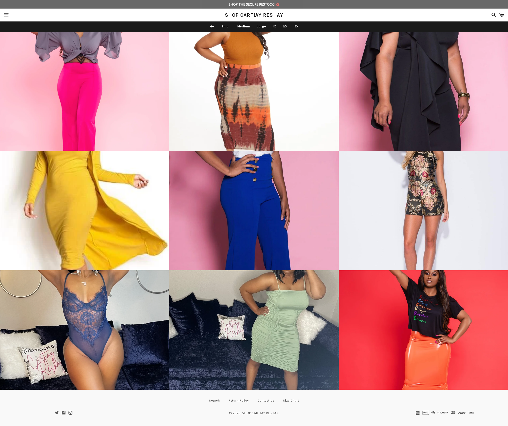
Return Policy (239, 400)
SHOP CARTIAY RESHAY (254, 15)
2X (285, 26)
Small (226, 26)
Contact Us (266, 400)
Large (261, 26)
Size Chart (291, 400)
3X (296, 26)
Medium (243, 26)
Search (214, 400)
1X (274, 26)
